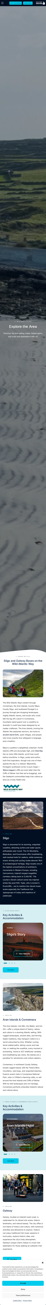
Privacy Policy (27, 1300)
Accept (23, 1283)
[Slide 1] (5, 963)
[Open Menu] (2, 3)
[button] (43, 1263)
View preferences (23, 1295)
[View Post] (23, 941)
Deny (23, 1289)
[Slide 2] (9, 963)
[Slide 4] (14, 963)
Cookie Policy (17, 1300)
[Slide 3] (12, 963)
